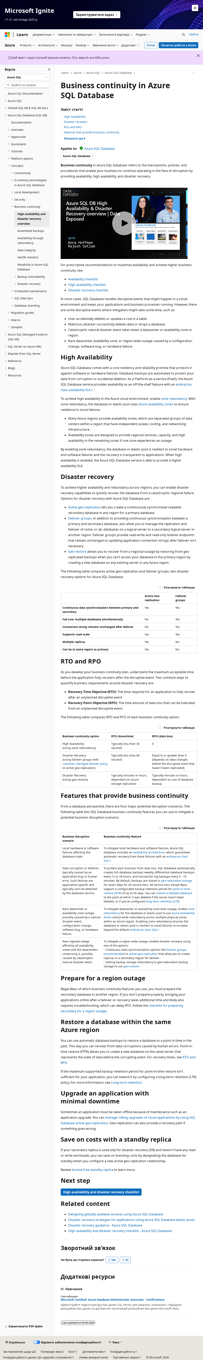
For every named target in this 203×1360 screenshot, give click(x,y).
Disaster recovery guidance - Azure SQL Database (105, 1225)
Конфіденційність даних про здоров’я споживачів (37, 1357)
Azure (77, 73)
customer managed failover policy (85, 764)
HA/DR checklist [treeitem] (27, 257)
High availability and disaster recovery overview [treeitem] (31, 219)
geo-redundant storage (176, 880)
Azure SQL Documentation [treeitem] (25, 93)
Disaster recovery (75, 122)
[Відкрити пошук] (184, 34)
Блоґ (72, 1351)
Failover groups (80, 518)
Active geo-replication (84, 507)
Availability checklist (83, 279)
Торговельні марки (126, 1357)
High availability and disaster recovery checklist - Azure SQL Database (120, 1231)
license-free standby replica (92, 1170)
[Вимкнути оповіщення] (195, 8)
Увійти (193, 34)
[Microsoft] (7, 34)
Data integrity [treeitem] (26, 250)
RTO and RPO (73, 127)
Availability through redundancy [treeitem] (30, 240)
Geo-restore (77, 551)
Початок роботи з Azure (178, 45)
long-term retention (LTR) (162, 901)
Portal (151, 45)
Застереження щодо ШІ (19, 1351)
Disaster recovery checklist (88, 290)
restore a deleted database (174, 893)
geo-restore (131, 966)
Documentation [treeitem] (21, 122)
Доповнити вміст (94, 1351)
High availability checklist (87, 284)
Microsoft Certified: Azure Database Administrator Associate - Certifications (113, 1299)
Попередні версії (52, 1351)
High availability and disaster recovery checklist (101, 1192)
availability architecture (149, 852)
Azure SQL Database (118, 73)
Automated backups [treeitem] (30, 231)
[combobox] (27, 77)
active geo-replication (143, 954)
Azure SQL (93, 73)
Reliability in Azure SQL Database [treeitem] (32, 267)
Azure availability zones (155, 404)
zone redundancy (174, 398)
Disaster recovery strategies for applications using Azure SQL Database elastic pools (131, 1220)
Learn (65, 73)
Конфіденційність (122, 1351)
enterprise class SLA (143, 930)
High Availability (74, 116)
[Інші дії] (193, 73)
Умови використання (93, 1357)
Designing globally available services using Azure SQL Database (115, 1214)
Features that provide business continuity (91, 132)
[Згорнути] (49, 69)
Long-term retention (126, 1082)
